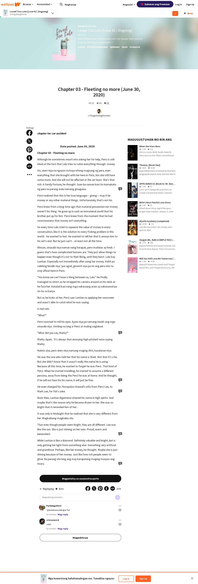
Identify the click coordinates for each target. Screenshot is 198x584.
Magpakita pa (80, 537)
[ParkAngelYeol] (42, 507)
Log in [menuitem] (178, 4)
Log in (126, 578)
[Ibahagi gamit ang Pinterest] (29, 149)
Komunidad (43, 4)
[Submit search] (61, 4)
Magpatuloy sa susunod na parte (80, 478)
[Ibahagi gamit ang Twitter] (29, 141)
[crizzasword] (42, 521)
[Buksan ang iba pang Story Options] (29, 174)
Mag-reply (63, 514)
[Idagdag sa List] (175, 13)
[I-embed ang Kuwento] (29, 166)
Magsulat (128, 4)
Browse (27, 4)
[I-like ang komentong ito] (120, 510)
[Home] (11, 4)
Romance (82, 35)
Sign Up (143, 578)
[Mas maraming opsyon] (120, 506)
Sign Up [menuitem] (190, 4)
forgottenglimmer (100, 115)
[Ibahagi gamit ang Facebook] (29, 133)
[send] (117, 497)
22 (108, 103)
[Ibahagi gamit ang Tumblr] (29, 158)
